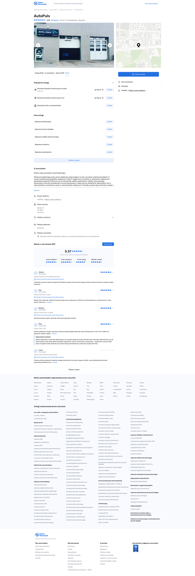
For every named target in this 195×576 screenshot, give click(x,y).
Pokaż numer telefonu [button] (52, 199)
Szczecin (81, 20)
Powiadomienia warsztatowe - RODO (79, 570)
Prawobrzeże (72, 20)
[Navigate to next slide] (110, 45)
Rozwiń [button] (36, 190)
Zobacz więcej (74, 370)
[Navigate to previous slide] (38, 45)
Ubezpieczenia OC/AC (75, 564)
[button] (113, 561)
